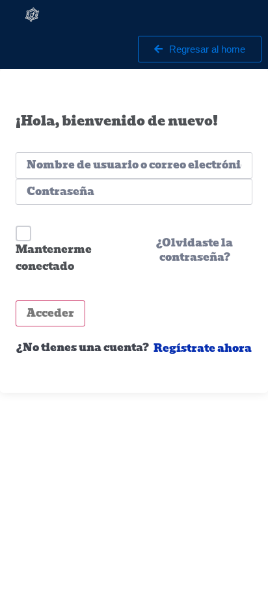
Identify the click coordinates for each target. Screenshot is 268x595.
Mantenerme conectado (54, 257)
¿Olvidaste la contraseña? (194, 250)
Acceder (50, 313)
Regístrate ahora (203, 348)
